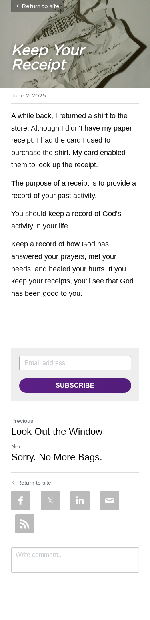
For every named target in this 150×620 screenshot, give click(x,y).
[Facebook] (20, 500)
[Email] (109, 500)
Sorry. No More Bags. (56, 457)
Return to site (41, 6)
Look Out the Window (56, 431)
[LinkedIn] (80, 500)
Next (17, 446)
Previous (22, 421)
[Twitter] (50, 500)
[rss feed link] (24, 523)
